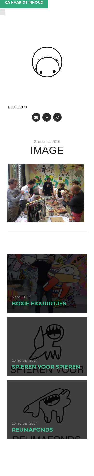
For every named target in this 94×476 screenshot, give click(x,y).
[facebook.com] (46, 117)
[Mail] (36, 117)
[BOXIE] (47, 62)
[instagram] (57, 117)
